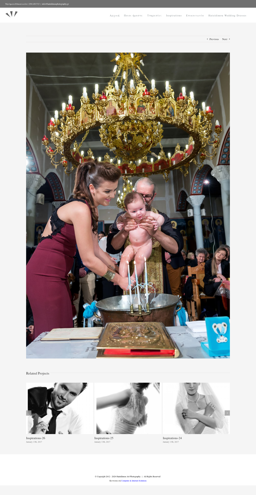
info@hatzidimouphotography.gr (55, 3)
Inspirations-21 (172, 438)
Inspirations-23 (35, 438)
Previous (214, 39)
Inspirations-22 (103, 438)
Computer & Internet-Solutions (134, 480)
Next (224, 39)
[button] (28, 413)
